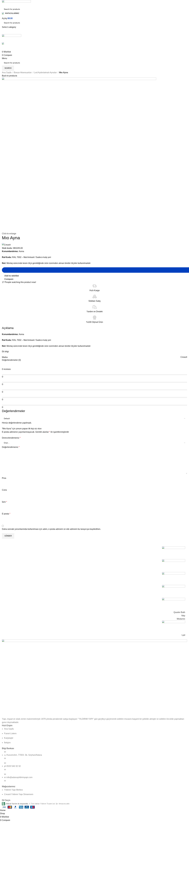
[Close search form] (3, 3)
